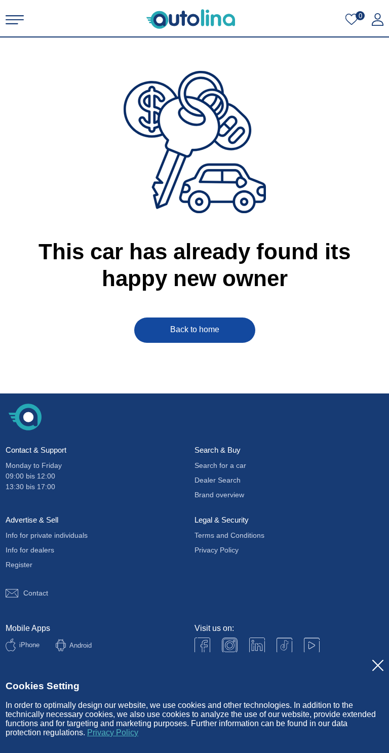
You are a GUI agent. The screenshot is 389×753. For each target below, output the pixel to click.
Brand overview (219, 495)
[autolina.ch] (190, 19)
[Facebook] (202, 645)
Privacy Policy (112, 732)
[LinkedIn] (257, 645)
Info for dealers (30, 550)
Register (19, 565)
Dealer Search (217, 480)
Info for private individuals (47, 535)
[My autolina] (377, 20)
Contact (35, 593)
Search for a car (220, 465)
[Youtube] (230, 645)
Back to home (194, 329)
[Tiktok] (284, 645)
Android (80, 645)
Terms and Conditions (229, 535)
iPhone (29, 645)
